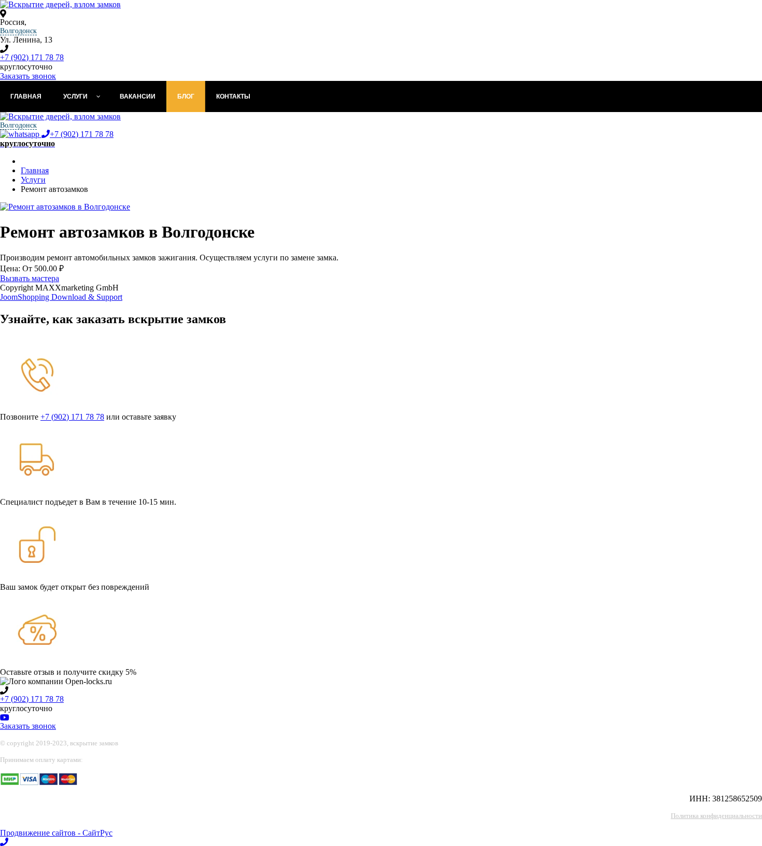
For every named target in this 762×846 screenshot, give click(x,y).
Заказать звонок (28, 76)
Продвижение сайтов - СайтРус (56, 832)
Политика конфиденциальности (716, 816)
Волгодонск (18, 31)
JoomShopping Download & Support (61, 297)
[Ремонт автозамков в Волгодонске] (65, 206)
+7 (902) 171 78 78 (32, 57)
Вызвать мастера (29, 278)
